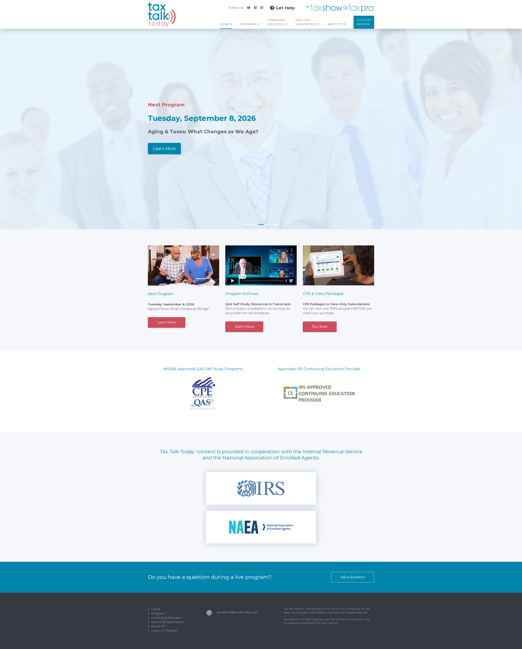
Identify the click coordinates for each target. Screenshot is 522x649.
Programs (248, 24)
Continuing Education (276, 22)
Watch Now (244, 327)
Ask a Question (353, 577)
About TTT (335, 24)
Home (224, 24)
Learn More (164, 148)
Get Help (284, 7)
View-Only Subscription (306, 22)
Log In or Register (364, 22)
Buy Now (319, 327)
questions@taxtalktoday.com (237, 612)
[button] (8, 129)
